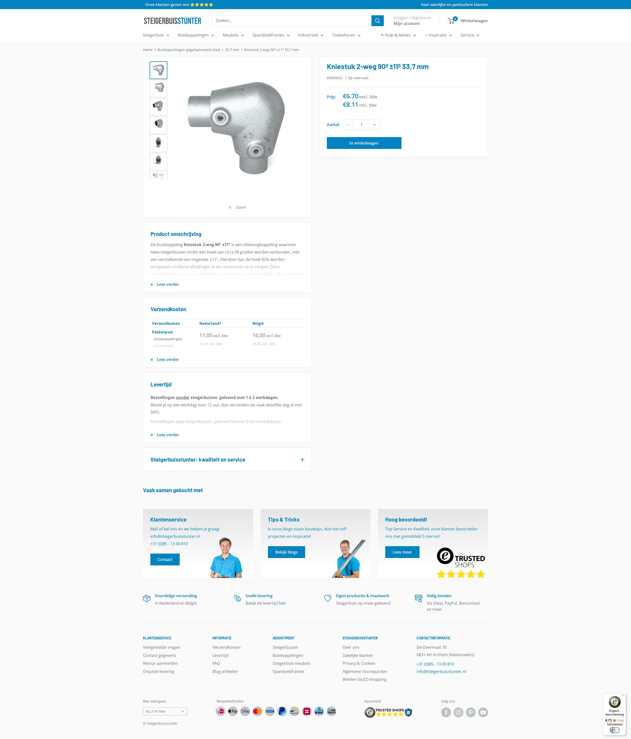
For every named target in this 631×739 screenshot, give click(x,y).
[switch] (615, 730)
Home (148, 49)
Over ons (351, 647)
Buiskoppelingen (193, 35)
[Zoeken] (377, 20)
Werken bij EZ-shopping (364, 679)
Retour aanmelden (160, 663)
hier (282, 603)
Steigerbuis (153, 35)
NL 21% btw (155, 711)
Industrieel (308, 35)
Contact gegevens (159, 655)
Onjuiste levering (158, 671)
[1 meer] (374, 125)
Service (467, 35)
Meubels (231, 35)
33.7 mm (232, 49)
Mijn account (407, 23)
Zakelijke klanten (358, 655)
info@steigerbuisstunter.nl (441, 671)
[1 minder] (348, 125)
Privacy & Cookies (359, 663)
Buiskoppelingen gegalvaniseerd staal (189, 49)
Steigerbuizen (285, 647)
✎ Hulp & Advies (396, 35)
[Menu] (623, 696)
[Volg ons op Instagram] (458, 712)
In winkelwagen (364, 143)
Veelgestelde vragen (161, 647)
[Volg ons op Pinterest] (471, 712)
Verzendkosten (226, 647)
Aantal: (333, 124)
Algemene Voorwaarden (365, 671)
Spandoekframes (268, 35)
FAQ (216, 663)
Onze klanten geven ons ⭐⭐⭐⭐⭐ (179, 4)
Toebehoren (343, 35)
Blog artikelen (225, 671)
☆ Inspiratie (436, 35)
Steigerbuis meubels (292, 663)
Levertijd (220, 655)
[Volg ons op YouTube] (483, 712)
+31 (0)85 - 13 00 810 (435, 664)
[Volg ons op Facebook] (446, 712)
